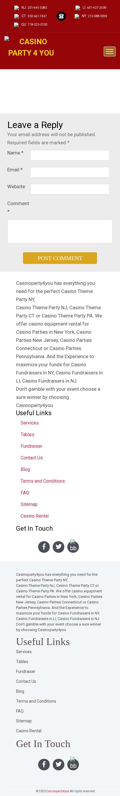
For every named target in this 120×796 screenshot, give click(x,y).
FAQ (25, 492)
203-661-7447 (37, 16)
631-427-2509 (96, 7)
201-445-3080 (37, 7)
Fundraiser (31, 446)
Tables (27, 434)
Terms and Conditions (43, 481)
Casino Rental (35, 516)
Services (30, 423)
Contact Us (32, 458)
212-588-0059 (97, 16)
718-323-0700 (37, 24)
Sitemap (29, 504)
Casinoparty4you (57, 791)
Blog (25, 469)
